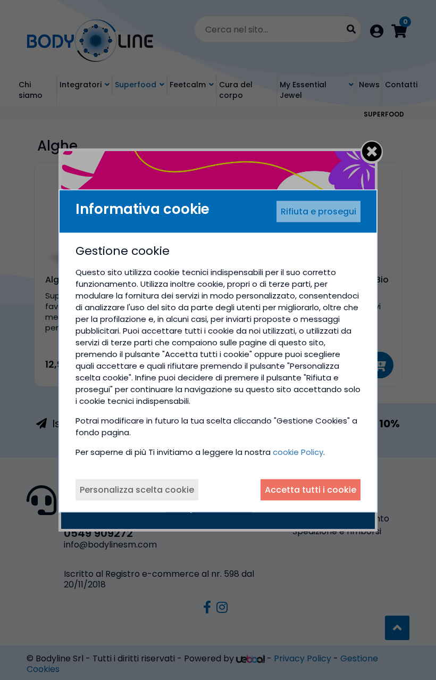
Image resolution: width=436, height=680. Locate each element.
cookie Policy (298, 452)
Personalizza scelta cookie (137, 490)
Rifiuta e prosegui (318, 211)
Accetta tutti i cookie (310, 490)
